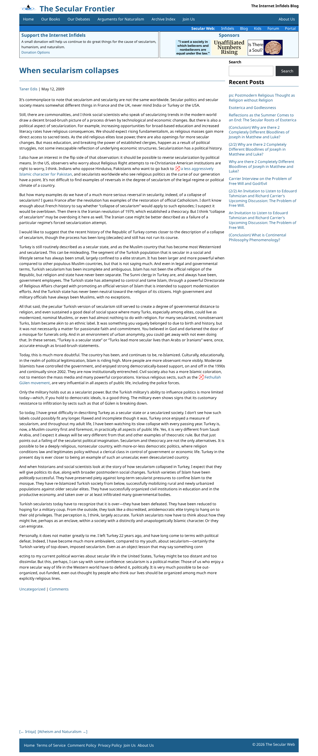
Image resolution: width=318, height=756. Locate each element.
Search (235, 62)
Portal (290, 28)
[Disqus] (122, 659)
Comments (59, 589)
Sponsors (229, 35)
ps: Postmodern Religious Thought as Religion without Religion (262, 98)
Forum (273, 28)
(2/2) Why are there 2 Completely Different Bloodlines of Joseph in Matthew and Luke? (257, 149)
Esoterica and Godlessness (252, 107)
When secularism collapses (69, 70)
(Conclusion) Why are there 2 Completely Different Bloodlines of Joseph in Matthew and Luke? (259, 132)
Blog (244, 28)
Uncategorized (32, 589)
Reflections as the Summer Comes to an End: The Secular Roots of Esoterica (262, 117)
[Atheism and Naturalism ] (62, 731)
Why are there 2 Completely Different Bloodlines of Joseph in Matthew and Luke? (261, 166)
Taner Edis (28, 89)
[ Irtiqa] (27, 731)
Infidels (227, 28)
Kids (257, 28)
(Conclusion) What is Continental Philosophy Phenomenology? (257, 237)
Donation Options (35, 52)
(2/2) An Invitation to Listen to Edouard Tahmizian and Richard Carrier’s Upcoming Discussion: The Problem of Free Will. (263, 198)
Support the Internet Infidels (53, 35)
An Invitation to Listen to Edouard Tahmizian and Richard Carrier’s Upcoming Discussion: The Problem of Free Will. (262, 220)
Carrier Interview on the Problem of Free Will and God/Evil (260, 181)
